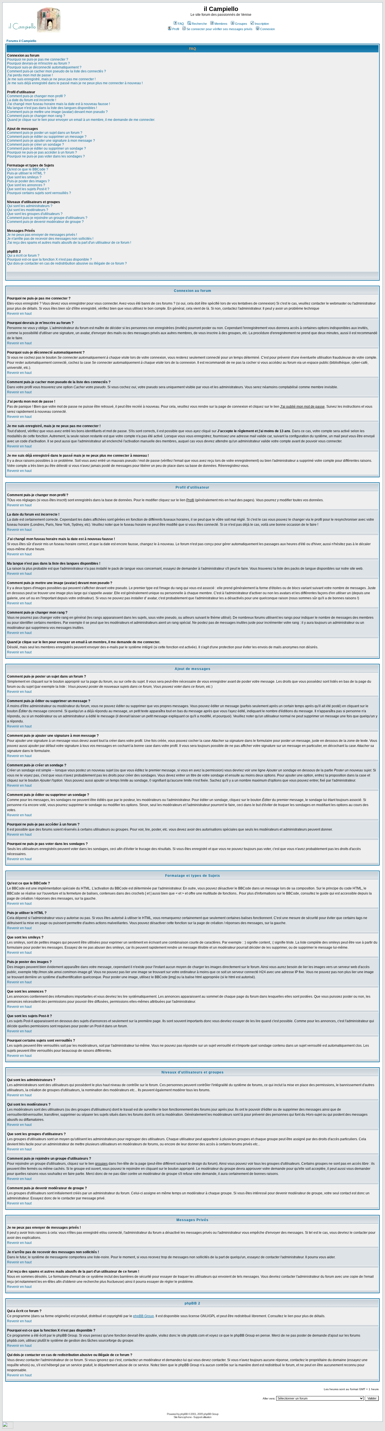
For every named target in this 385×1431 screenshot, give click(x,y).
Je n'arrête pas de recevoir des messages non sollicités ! (50, 239)
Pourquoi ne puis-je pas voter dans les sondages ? (46, 156)
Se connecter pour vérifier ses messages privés (220, 29)
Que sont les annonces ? (26, 185)
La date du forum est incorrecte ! (31, 100)
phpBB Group (143, 1316)
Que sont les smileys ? (24, 177)
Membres (220, 23)
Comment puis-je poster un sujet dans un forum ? (44, 133)
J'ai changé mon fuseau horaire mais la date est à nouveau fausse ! (58, 104)
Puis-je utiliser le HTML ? (26, 173)
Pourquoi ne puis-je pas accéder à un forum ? (42, 152)
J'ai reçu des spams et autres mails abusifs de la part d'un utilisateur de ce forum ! (69, 243)
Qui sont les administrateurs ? (29, 206)
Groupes (241, 23)
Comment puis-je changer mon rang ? (36, 116)
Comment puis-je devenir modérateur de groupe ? (45, 222)
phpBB (184, 1414)
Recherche (199, 23)
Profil (175, 29)
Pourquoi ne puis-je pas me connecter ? (37, 59)
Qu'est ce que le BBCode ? (27, 169)
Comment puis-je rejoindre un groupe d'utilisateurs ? (47, 218)
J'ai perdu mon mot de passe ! (30, 75)
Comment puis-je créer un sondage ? (35, 145)
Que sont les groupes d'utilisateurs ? (35, 214)
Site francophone (183, 1417)
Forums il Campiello (21, 41)
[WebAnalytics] (7, 1427)
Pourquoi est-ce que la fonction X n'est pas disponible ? (49, 259)
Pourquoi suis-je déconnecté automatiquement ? (44, 67)
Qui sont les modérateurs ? (27, 210)
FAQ (181, 23)
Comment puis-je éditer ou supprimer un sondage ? (46, 148)
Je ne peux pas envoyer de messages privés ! (42, 235)
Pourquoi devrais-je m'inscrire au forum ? (38, 63)
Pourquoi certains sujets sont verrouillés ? (39, 193)
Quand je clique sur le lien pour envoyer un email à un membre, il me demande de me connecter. (81, 120)
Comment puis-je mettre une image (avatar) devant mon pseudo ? (57, 112)
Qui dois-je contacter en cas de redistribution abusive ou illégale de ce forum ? (67, 263)
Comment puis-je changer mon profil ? (36, 96)
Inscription (262, 23)
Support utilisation (202, 1417)
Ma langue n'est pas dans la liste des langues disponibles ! (52, 108)
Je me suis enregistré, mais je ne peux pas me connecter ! (51, 79)
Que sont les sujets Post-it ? (28, 189)
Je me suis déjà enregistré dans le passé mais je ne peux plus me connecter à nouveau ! (75, 83)
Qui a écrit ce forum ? (23, 256)
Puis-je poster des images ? (28, 181)
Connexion (267, 29)
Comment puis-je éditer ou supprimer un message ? (47, 137)
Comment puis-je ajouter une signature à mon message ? (51, 141)
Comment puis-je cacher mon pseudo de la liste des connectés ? (56, 71)
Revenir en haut (19, 314)
